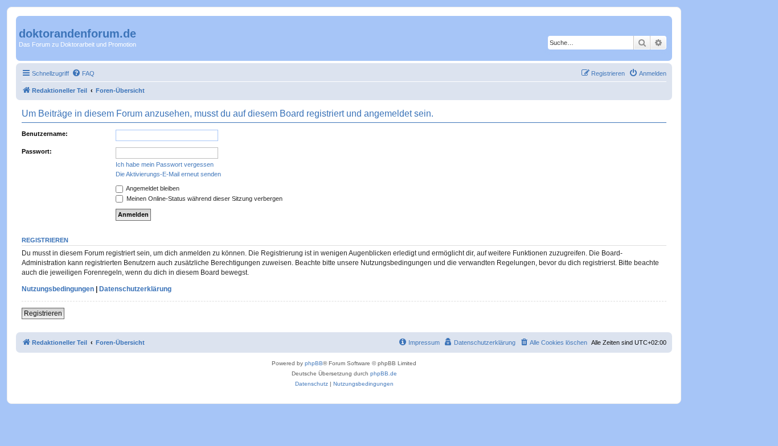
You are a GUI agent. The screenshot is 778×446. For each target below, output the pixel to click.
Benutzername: (45, 133)
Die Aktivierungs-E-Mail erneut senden (168, 174)
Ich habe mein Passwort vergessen (165, 164)
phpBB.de (383, 373)
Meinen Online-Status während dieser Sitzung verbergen (203, 198)
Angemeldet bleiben (152, 188)
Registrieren (43, 313)
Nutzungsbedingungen (58, 289)
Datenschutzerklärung (135, 289)
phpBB (314, 363)
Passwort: (37, 151)
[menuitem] (83, 73)
